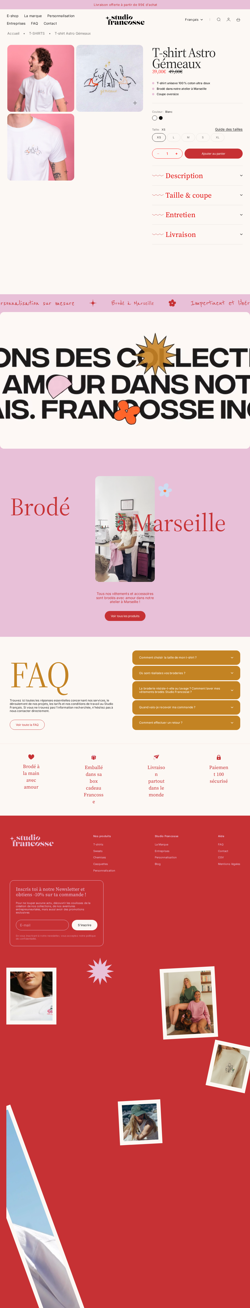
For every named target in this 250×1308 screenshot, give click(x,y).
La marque (33, 16)
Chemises (99, 857)
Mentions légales (229, 864)
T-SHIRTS (37, 33)
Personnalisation (61, 16)
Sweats (98, 851)
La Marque (161, 844)
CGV (221, 857)
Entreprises (16, 23)
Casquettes (100, 864)
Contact (50, 23)
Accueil (13, 33)
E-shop (13, 16)
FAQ (34, 23)
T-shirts (98, 844)
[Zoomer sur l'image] (66, 102)
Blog (158, 864)
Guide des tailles (229, 129)
